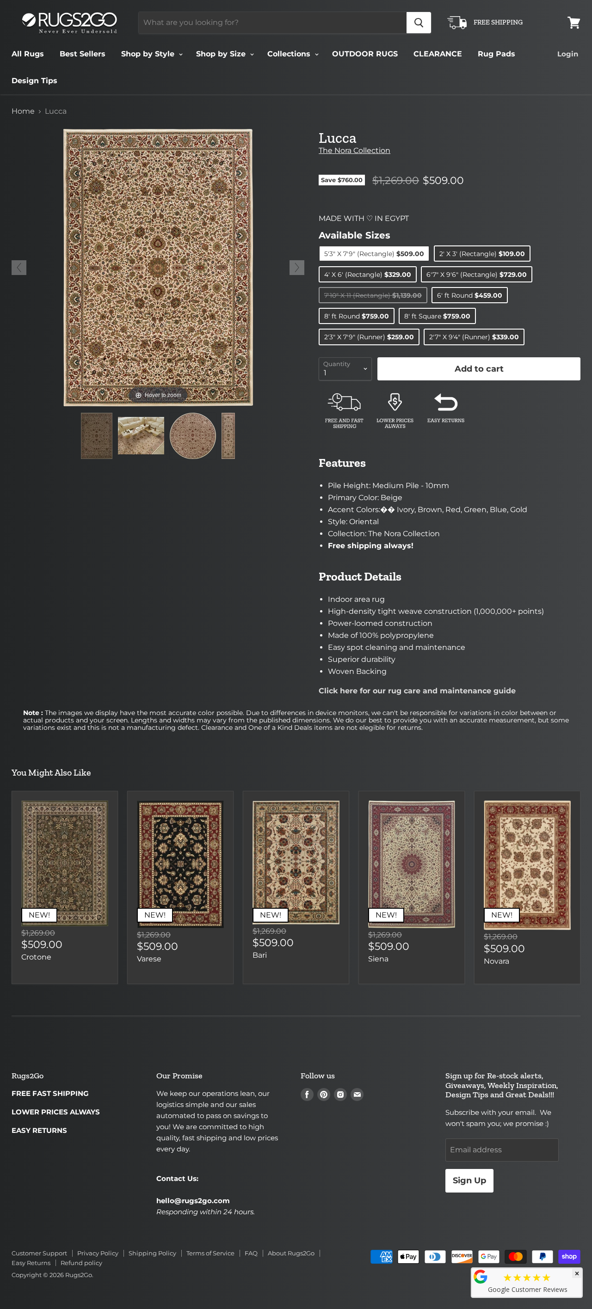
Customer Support (39, 1253)
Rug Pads (496, 53)
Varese (149, 958)
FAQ (251, 1253)
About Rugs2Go (291, 1253)
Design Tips (34, 80)
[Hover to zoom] (158, 267)
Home (23, 111)
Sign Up (469, 1180)
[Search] (419, 22)
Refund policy (81, 1262)
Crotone (36, 957)
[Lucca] (96, 436)
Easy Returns (31, 1262)
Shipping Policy (152, 1253)
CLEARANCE (437, 53)
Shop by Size (222, 53)
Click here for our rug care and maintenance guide (417, 690)
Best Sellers (82, 53)
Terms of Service (210, 1253)
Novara (496, 961)
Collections (290, 53)
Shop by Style (149, 53)
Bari (260, 955)
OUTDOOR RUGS (365, 53)
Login (567, 53)
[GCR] (480, 1276)
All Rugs (28, 53)
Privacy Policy (97, 1253)
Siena (378, 958)
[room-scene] (141, 435)
